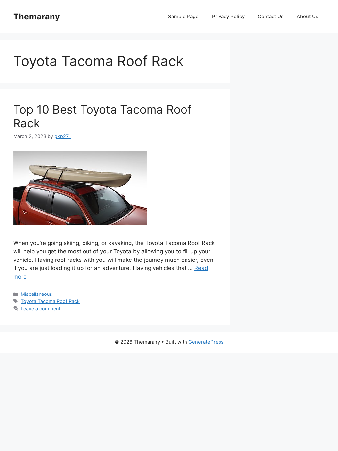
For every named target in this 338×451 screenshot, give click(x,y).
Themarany (36, 16)
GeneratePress (206, 342)
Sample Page (183, 16)
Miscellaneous (36, 294)
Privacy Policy (228, 16)
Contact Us (271, 16)
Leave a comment (40, 308)
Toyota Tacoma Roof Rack (50, 301)
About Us (307, 16)
